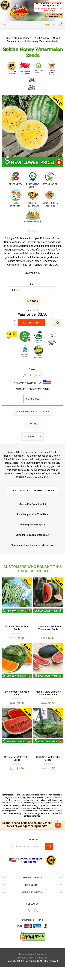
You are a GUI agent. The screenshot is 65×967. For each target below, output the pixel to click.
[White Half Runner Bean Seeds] (17, 592)
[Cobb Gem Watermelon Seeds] (48, 723)
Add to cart (31, 322)
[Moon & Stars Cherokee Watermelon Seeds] (48, 658)
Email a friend (40, 375)
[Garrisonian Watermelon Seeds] (17, 723)
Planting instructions (32, 411)
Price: (29, 310)
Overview (32, 399)
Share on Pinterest (35, 375)
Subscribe (49, 846)
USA (39, 383)
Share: (32, 369)
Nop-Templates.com (39, 957)
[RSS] (35, 909)
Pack (32, 284)
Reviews (32, 424)
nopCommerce (38, 954)
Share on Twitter (24, 375)
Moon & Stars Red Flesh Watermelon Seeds (48, 628)
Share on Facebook (30, 375)
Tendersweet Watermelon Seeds (16, 693)
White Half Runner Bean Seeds (17, 628)
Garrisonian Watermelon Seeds (16, 758)
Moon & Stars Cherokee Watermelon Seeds (48, 693)
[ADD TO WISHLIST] (49, 322)
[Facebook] (29, 909)
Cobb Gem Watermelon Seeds (48, 758)
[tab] (32, 399)
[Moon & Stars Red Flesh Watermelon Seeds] (48, 592)
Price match (57, 322)
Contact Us (32, 436)
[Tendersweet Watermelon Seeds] (17, 658)
